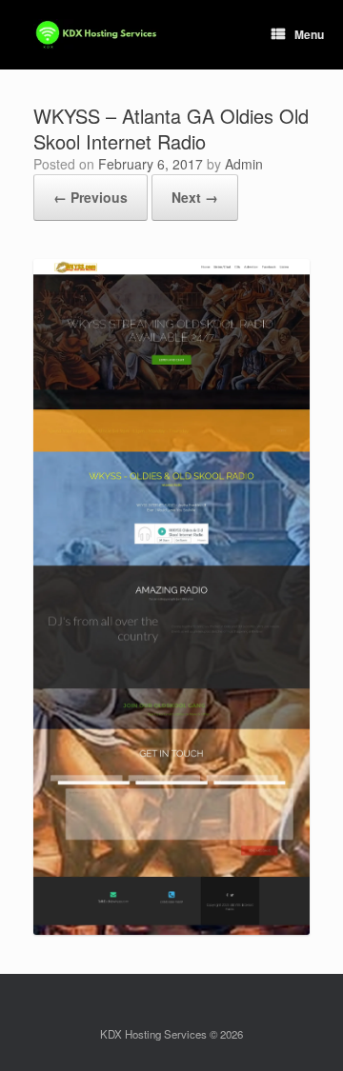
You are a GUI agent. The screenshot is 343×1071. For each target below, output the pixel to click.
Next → (195, 197)
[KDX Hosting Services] (96, 34)
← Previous (90, 197)
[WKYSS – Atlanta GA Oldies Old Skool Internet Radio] (171, 930)
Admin (244, 163)
